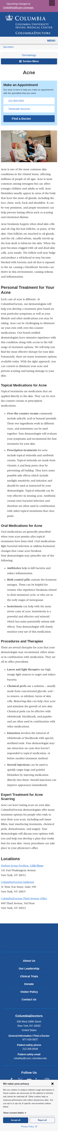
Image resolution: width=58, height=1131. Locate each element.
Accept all (15, 1120)
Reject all (42, 1120)
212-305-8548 (30, 1049)
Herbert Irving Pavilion (14, 865)
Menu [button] (51, 40)
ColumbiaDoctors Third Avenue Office (24, 898)
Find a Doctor (21, 118)
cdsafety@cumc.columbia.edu (30, 1058)
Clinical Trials (29, 976)
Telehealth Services (19, 109)
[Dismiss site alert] (52, 3)
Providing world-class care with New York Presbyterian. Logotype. (31, 942)
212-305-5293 (16, 100)
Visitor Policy (29, 991)
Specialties (8, 47)
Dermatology (29, 55)
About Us (29, 960)
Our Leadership (29, 968)
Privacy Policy (28, 1126)
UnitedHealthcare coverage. (18, 7)
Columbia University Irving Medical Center (29, 932)
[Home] (29, 24)
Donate (29, 984)
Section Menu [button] (30, 61)
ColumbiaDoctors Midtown (17, 882)
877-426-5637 (30, 1039)
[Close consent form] (52, 1083)
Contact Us (29, 999)
